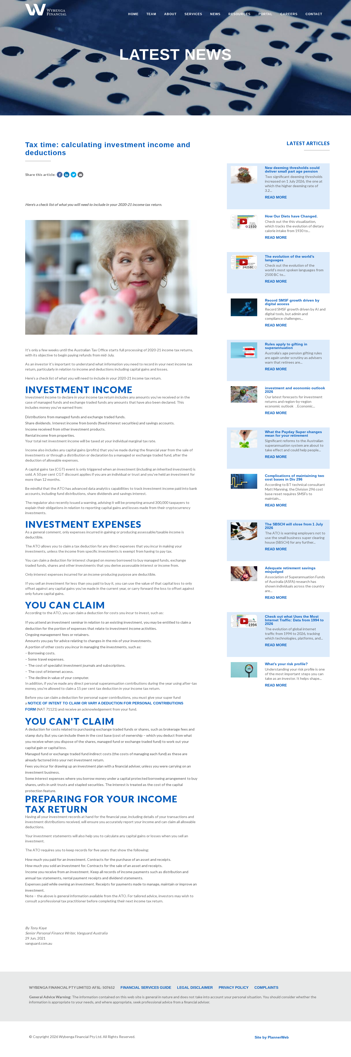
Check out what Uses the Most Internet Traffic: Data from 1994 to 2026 (294, 620)
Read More (276, 197)
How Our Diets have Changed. (291, 216)
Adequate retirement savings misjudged (290, 570)
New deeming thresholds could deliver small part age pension (292, 169)
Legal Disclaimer (195, 987)
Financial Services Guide (146, 987)
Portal (265, 14)
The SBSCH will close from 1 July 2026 (294, 526)
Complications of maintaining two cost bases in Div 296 (294, 477)
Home (133, 14)
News (215, 14)
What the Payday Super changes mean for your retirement (293, 433)
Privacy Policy (233, 987)
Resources (239, 14)
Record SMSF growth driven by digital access (292, 302)
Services (193, 14)
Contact (314, 14)
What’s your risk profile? (286, 664)
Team (151, 14)
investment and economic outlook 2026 (295, 390)
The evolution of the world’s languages (289, 258)
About (170, 14)
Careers (289, 14)
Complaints (266, 987)
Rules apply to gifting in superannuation (286, 346)
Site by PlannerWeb (272, 1037)
